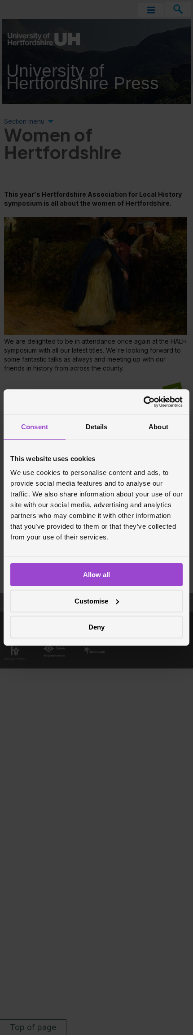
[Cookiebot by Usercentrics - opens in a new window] (143, 402)
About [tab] (158, 427)
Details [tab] (97, 427)
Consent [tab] (34, 427)
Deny (96, 627)
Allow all (96, 574)
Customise (91, 601)
